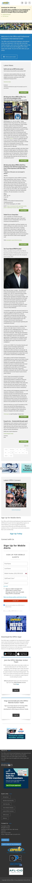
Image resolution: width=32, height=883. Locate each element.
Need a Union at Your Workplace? (11, 844)
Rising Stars (6, 797)
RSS (27, 445)
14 (24, 449)
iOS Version (5, 16)
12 (17, 449)
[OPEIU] (5, 3)
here (17, 684)
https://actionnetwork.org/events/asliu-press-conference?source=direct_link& (15, 206)
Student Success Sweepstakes (11, 215)
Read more (24, 92)
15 (5, 452)
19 (19, 452)
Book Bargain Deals (8, 433)
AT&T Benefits (6, 804)
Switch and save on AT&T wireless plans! (13, 69)
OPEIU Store (6, 814)
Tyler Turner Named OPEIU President (12, 249)
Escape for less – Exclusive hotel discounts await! (16, 421)
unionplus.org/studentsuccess (14, 240)
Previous (12, 449)
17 (12, 452)
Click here (6, 414)
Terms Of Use (27, 880)
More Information (5, 763)
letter (11, 138)
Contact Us (5, 840)
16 (8, 452)
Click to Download (16, 510)
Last (11, 455)
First (6, 449)
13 (20, 449)
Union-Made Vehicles (8, 807)
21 (26, 452)
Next (6, 455)
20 (22, 452)
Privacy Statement (19, 880)
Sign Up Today (16, 534)
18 (15, 452)
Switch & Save (7, 82)
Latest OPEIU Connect (8, 811)
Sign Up (16, 690)
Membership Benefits (8, 800)
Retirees (5, 818)
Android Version (7, 14)
